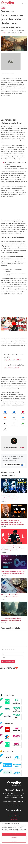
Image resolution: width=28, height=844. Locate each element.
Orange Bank (14, 819)
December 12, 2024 (11, 368)
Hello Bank (14, 814)
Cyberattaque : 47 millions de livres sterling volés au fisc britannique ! (10, 595)
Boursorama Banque (14, 815)
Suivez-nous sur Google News (12, 464)
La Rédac (21, 447)
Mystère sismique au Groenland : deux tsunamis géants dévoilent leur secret (11, 619)
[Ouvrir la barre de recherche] (22, 3)
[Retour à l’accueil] (7, 3)
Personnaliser (14, 837)
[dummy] (11, 69)
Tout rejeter (14, 841)
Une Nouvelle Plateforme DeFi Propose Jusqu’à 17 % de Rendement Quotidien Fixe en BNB (13, 572)
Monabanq (14, 817)
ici (15, 803)
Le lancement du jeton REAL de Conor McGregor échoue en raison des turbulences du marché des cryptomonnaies (12, 548)
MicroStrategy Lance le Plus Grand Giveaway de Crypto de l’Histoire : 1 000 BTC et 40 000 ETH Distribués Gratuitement (12, 522)
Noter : (2, 649)
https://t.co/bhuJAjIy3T (12, 360)
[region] (14, 833)
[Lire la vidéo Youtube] (14, 324)
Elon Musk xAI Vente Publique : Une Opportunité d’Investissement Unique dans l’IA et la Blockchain (10, 497)
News (3, 7)
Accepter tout (14, 834)
